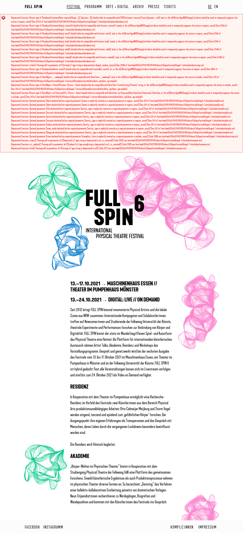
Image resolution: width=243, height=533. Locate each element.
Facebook (32, 528)
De (210, 7)
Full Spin (34, 7)
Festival (74, 7)
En (216, 7)
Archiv (138, 7)
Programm (93, 7)
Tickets (170, 7)
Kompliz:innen (182, 528)
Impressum (207, 528)
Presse (154, 7)
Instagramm (53, 528)
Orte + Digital (117, 7)
